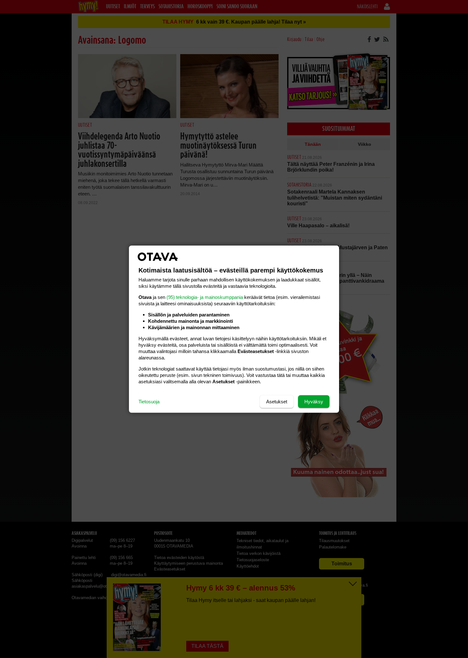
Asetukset (276, 401)
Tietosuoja (149, 401)
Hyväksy (313, 401)
